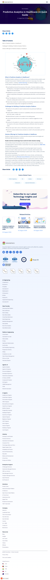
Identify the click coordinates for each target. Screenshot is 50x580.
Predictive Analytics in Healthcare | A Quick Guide (8, 227)
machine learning (23, 82)
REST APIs (42, 144)
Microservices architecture (23, 156)
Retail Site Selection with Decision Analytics (24, 226)
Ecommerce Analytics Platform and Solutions (40, 226)
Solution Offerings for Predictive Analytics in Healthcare (14, 48)
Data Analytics (25, 8)
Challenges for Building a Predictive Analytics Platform (14, 46)
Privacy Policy (5, 554)
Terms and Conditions (6, 557)
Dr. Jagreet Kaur (21, 18)
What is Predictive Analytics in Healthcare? (11, 43)
